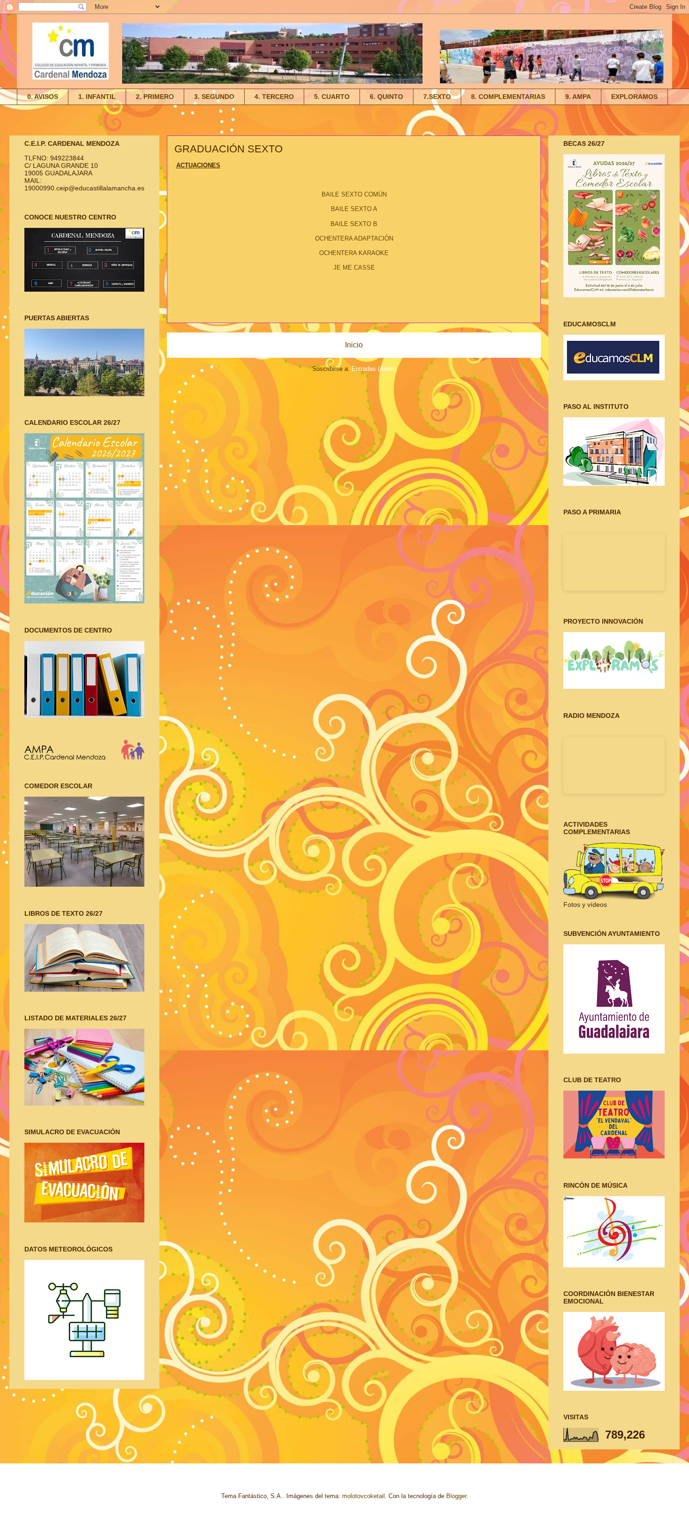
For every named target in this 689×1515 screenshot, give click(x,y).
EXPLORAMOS (634, 96)
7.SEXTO (437, 96)
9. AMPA (578, 96)
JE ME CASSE (354, 267)
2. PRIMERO (155, 96)
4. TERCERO (274, 96)
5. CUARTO (332, 96)
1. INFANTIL (97, 96)
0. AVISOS (42, 96)
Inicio (354, 345)
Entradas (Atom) (374, 368)
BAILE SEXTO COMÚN (354, 194)
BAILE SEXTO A (354, 208)
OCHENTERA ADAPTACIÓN (354, 238)
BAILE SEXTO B (353, 223)
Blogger (456, 1496)
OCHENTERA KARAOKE (354, 252)
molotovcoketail (363, 1496)
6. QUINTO (386, 96)
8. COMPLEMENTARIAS (508, 96)
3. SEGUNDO (214, 96)
